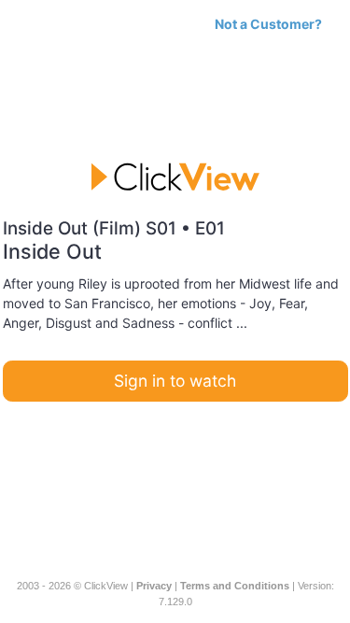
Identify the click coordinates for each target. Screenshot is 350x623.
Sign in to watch (175, 380)
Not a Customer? (268, 24)
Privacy (154, 585)
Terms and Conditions (234, 585)
